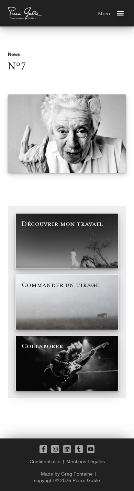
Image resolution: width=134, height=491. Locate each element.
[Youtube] (90, 449)
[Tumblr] (78, 449)
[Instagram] (55, 449)
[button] (120, 13)
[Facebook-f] (43, 449)
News (14, 54)
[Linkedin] (67, 449)
